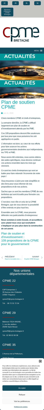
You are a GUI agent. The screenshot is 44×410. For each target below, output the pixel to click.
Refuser (22, 395)
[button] (40, 361)
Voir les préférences (22, 401)
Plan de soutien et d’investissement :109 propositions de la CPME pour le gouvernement (20, 239)
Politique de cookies (21, 407)
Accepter (22, 388)
